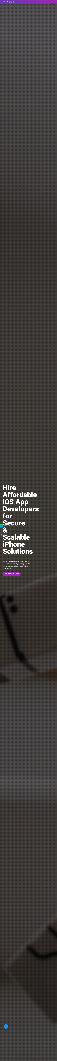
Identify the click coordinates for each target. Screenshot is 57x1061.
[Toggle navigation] (52, 2)
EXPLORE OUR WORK (12, 574)
